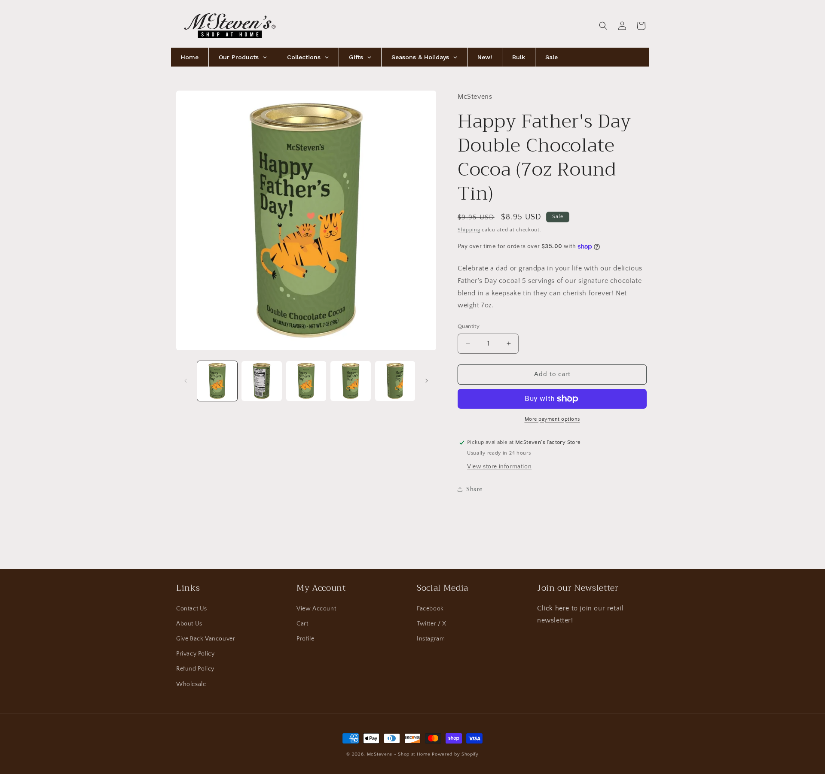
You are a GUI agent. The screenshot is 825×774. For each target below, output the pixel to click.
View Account (316, 608)
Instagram (431, 638)
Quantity (469, 326)
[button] (603, 25)
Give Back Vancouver (205, 638)
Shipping (469, 230)
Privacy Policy (195, 653)
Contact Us (191, 608)
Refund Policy (195, 668)
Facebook (430, 608)
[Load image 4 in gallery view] (350, 381)
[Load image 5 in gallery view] (395, 381)
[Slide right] (426, 380)
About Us (189, 623)
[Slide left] (185, 380)
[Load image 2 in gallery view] (261, 381)
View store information (499, 466)
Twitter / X (431, 623)
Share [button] (474, 489)
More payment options (552, 419)
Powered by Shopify (455, 754)
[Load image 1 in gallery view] (217, 381)
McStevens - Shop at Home (399, 754)
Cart (302, 623)
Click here (553, 608)
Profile (305, 638)
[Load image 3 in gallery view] (306, 381)
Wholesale (191, 684)
